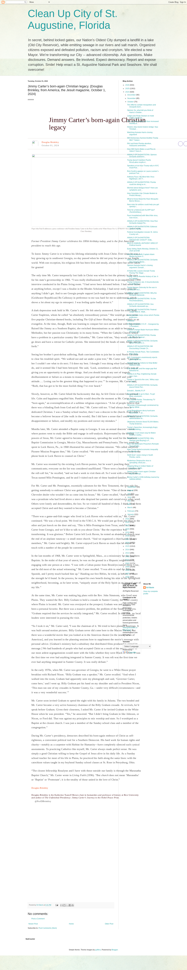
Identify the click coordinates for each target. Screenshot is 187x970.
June (129, 497)
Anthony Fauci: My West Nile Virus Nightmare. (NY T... (140, 178)
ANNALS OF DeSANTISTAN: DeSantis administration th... (142, 417)
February (131, 511)
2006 (127, 577)
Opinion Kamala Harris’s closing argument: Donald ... (140, 266)
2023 (127, 519)
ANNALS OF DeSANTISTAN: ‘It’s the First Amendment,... (141, 300)
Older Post (109, 924)
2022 (127, 522)
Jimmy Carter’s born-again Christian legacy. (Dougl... (141, 473)
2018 (127, 536)
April (129, 504)
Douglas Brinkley (50, 142)
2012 (127, 556)
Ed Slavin (150, 588)
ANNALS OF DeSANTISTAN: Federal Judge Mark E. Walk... (141, 311)
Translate (132, 652)
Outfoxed (130, 321)
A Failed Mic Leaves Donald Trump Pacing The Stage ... (141, 272)
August (130, 490)
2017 (127, 539)
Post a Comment (38, 919)
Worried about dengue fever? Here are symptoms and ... (142, 189)
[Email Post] (57, 905)
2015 (127, 546)
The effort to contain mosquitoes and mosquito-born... (141, 106)
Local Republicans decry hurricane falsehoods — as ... (141, 412)
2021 (127, 526)
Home (71, 924)
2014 (127, 550)
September (132, 487)
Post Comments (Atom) (48, 928)
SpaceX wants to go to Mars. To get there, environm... (141, 395)
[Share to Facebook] (69, 905)
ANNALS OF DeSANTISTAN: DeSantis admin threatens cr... (142, 342)
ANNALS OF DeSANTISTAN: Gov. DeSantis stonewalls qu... (140, 305)
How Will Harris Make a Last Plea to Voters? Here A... (141, 150)
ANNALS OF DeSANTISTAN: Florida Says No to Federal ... (141, 336)
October (130, 102)
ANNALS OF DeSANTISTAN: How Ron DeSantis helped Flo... (142, 222)
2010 (127, 563)
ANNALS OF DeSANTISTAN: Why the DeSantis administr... (142, 294)
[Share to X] (67, 905)
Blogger (115, 950)
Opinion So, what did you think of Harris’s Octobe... (140, 111)
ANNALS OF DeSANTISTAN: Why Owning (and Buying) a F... (140, 439)
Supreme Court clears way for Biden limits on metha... (141, 434)
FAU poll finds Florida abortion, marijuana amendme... (139, 144)
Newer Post (33, 924)
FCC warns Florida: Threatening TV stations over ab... (141, 401)
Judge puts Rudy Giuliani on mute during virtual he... (140, 117)
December (131, 95)
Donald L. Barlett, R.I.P (136, 391)
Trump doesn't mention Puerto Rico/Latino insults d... (139, 161)
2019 (127, 532)
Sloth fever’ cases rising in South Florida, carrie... (140, 456)
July (129, 494)
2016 (127, 543)
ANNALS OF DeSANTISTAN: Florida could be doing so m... (141, 183)
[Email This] (61, 905)
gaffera (98, 950)
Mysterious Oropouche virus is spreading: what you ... (139, 462)
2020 (127, 529)
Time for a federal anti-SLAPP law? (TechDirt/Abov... (141, 211)
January (130, 514)
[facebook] (180, 143)
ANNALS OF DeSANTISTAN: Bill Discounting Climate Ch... (140, 347)
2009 (127, 567)
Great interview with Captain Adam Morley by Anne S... (140, 255)
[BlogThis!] (64, 905)
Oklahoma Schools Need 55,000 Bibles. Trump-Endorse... (143, 423)
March (130, 507)
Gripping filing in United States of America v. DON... (140, 467)
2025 (127, 89)
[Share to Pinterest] (72, 905)
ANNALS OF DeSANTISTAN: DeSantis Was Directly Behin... (142, 261)
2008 (127, 570)
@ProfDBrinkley (43, 801)
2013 (127, 553)
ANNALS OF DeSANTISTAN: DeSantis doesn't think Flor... (142, 386)
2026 (127, 85)
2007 (127, 574)
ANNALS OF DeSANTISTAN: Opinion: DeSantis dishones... (142, 156)
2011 (127, 560)
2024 (127, 92)
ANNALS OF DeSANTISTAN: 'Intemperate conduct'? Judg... (140, 239)
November (131, 98)
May (129, 501)
